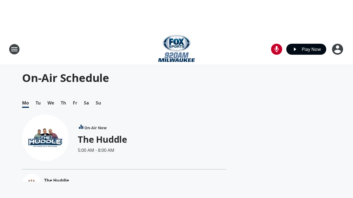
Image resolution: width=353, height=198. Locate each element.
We (50, 103)
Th (63, 103)
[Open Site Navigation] (14, 49)
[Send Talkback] (276, 49)
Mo (25, 103)
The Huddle (102, 139)
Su (98, 103)
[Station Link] (176, 49)
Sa (86, 103)
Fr (75, 103)
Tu (38, 103)
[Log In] (338, 49)
